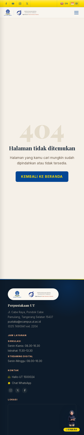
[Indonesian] (74, 3)
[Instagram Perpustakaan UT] (20, 3)
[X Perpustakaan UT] (17, 390)
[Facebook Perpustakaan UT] (6, 3)
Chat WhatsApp (21, 383)
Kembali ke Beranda (42, 177)
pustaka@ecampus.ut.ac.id (24, 321)
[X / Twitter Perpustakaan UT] (27, 3)
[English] (64, 3)
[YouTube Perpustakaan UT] (13, 3)
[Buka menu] (76, 12)
